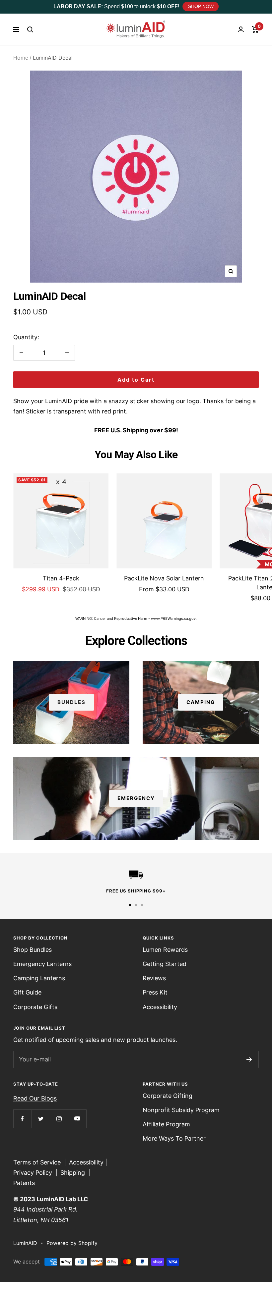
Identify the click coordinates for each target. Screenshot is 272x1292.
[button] (30, 29)
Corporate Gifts (35, 1006)
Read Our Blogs (35, 1098)
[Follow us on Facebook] (22, 1118)
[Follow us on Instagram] (59, 1118)
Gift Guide (27, 992)
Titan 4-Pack (61, 578)
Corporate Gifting (167, 1095)
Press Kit (155, 992)
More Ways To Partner (174, 1138)
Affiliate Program (166, 1124)
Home (20, 57)
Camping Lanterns (39, 978)
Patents (24, 1182)
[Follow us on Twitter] (41, 1118)
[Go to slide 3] (142, 905)
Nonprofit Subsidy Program (181, 1109)
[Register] (249, 1059)
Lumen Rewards (165, 949)
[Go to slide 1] (130, 905)
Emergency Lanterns (42, 963)
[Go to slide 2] (136, 905)
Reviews (154, 978)
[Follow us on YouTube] (77, 1118)
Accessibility (160, 1006)
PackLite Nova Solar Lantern (164, 578)
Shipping (72, 1172)
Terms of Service (37, 1162)
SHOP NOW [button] (201, 6)
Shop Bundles (32, 949)
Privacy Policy (32, 1172)
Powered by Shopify (72, 1243)
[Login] (241, 29)
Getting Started (164, 963)
